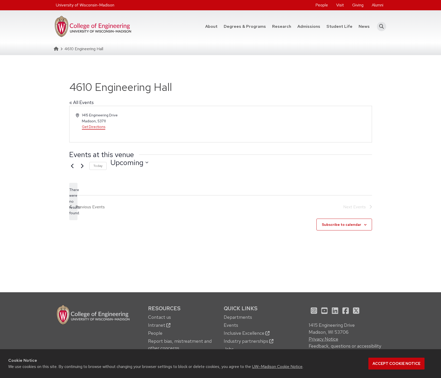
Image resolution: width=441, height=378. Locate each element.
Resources (164, 308)
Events (231, 325)
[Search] (380, 26)
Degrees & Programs (246, 26)
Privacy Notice (323, 339)
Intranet (157, 325)
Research (281, 26)
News (364, 26)
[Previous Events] (72, 166)
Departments (238, 317)
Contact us (159, 317)
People (321, 5)
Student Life (339, 26)
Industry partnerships (246, 341)
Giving (358, 5)
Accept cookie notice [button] (396, 363)
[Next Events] (82, 166)
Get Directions (93, 126)
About (211, 26)
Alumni (377, 5)
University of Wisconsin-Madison (85, 5)
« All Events (81, 102)
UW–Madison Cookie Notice (277, 366)
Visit (340, 5)
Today (97, 166)
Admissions (308, 26)
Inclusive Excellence (244, 333)
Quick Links (240, 308)
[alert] (73, 201)
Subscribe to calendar (341, 224)
